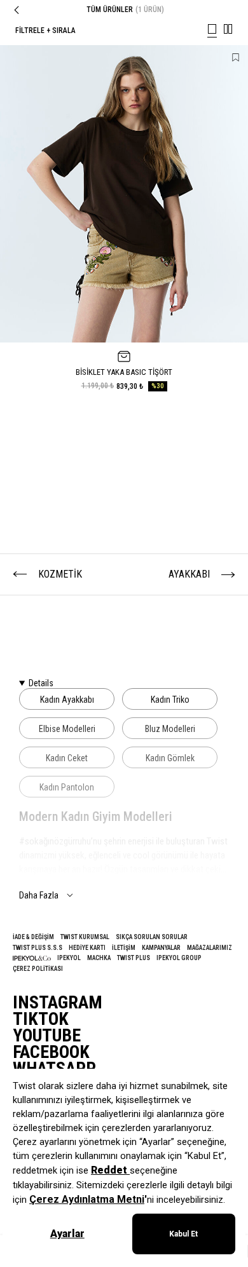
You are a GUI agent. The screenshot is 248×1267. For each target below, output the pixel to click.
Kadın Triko (170, 699)
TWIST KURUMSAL (84, 936)
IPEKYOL (69, 957)
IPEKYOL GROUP (179, 957)
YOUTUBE (47, 1035)
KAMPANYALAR (161, 947)
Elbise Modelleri (67, 729)
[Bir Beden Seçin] (124, 356)
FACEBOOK (51, 1052)
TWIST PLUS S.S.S (37, 947)
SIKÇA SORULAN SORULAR (152, 936)
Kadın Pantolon (66, 787)
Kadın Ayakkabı (67, 699)
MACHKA (99, 957)
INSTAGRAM (57, 1002)
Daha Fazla (39, 895)
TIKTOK (41, 1019)
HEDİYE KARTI (87, 947)
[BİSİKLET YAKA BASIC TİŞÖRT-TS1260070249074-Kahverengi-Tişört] (124, 193)
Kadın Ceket (67, 758)
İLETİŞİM (123, 947)
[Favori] (235, 57)
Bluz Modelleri (170, 729)
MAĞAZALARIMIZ (209, 947)
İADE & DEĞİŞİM (33, 936)
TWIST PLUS (133, 957)
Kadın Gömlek (170, 758)
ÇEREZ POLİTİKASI (38, 968)
